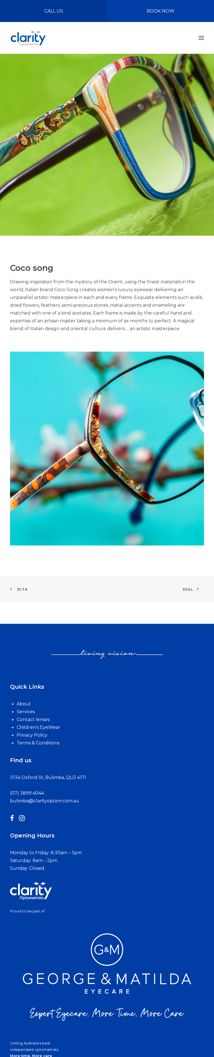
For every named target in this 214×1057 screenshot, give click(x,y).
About (24, 704)
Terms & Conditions (38, 743)
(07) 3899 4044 (27, 793)
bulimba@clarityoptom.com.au (44, 800)
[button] (201, 38)
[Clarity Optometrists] (28, 38)
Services (26, 711)
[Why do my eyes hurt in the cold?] (31, 892)
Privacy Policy (32, 735)
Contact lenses (33, 719)
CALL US (53, 11)
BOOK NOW (160, 11)
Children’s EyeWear (38, 727)
